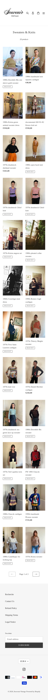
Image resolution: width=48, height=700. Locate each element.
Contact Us (9, 601)
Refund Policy (11, 608)
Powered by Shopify (33, 691)
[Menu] (43, 13)
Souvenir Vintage (20, 691)
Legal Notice (10, 622)
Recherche (9, 594)
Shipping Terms (11, 615)
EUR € (23, 661)
